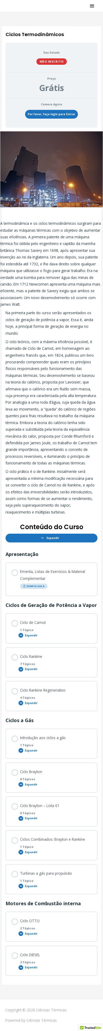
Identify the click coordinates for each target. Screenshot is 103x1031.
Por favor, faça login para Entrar (51, 114)
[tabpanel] (51, 323)
